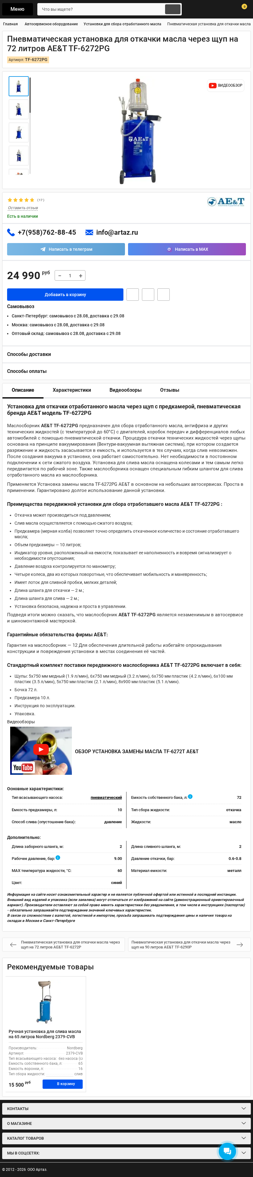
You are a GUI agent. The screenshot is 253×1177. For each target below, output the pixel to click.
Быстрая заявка (132, 294)
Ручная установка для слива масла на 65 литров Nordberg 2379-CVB (45, 1034)
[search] (172, 9)
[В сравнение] (163, 294)
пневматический (106, 797)
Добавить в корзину (65, 294)
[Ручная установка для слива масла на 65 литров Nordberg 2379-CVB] (46, 1003)
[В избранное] (148, 294)
